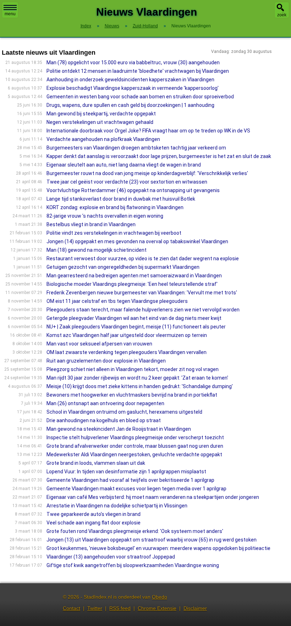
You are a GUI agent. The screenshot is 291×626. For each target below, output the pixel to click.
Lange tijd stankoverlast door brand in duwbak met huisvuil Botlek (120, 199)
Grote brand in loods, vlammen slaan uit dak (95, 463)
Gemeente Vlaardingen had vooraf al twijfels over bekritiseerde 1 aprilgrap (130, 480)
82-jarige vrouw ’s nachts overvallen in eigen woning (104, 216)
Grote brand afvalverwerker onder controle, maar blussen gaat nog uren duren (134, 446)
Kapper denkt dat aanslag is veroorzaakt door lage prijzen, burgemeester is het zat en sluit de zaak (158, 156)
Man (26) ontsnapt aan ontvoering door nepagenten (105, 403)
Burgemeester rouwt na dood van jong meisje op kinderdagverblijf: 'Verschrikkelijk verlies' (147, 173)
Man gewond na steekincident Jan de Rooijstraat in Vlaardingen (118, 429)
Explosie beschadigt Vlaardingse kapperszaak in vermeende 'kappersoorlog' (132, 88)
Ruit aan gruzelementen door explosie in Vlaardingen (106, 361)
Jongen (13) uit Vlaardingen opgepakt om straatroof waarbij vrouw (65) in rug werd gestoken (151, 540)
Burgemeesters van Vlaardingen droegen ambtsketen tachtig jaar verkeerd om (136, 148)
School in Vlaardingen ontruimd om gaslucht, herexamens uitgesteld (124, 412)
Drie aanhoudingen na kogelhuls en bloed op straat (103, 420)
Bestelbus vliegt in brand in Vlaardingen (91, 224)
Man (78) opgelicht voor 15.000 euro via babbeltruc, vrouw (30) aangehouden (133, 62)
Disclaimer (195, 608)
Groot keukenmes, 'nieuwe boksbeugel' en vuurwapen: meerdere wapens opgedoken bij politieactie (158, 548)
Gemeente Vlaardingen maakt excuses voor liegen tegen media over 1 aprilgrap (136, 488)
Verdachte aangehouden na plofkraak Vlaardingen (103, 139)
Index (86, 25)
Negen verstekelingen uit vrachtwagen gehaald (99, 122)
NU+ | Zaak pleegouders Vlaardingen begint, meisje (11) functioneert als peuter (136, 327)
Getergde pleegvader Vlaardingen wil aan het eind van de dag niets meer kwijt (133, 318)
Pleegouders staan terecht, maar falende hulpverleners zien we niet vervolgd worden (143, 309)
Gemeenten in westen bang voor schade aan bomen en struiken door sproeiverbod (140, 96)
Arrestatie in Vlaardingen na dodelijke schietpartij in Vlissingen (116, 505)
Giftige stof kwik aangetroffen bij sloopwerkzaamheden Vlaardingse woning (132, 565)
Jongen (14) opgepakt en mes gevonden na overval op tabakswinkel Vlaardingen (137, 241)
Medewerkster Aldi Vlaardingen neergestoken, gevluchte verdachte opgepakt (134, 454)
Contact (71, 608)
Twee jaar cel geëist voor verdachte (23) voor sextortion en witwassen (126, 182)
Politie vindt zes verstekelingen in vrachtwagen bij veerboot (113, 233)
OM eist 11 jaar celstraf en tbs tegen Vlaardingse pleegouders (117, 301)
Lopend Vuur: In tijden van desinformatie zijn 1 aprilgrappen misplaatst (126, 471)
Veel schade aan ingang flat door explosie (93, 523)
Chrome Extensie (157, 608)
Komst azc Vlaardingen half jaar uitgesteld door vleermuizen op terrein (126, 335)
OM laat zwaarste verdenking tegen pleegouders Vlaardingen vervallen (126, 352)
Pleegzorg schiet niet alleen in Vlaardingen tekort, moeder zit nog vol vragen (132, 369)
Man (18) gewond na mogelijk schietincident (96, 250)
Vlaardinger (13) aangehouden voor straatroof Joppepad (110, 557)
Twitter (94, 608)
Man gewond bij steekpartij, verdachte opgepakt (101, 113)
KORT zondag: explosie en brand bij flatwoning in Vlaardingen (114, 207)
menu (10, 13)
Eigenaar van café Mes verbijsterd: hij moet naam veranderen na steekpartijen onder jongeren (152, 497)
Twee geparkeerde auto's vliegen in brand (93, 514)
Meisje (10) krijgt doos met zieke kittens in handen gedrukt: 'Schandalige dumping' (139, 386)
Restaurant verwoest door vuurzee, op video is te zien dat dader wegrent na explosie (142, 258)
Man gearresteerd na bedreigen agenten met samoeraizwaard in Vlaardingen (134, 275)
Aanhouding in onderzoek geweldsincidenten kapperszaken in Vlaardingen (130, 79)
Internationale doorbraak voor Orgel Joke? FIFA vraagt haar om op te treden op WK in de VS (148, 131)
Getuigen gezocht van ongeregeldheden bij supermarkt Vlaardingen (122, 267)
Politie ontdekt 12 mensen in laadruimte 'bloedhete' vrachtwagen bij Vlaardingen (137, 71)
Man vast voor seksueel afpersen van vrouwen (99, 344)
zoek (281, 14)
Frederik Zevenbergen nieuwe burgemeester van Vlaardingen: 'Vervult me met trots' (141, 292)
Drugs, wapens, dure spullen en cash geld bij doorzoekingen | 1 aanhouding (130, 105)
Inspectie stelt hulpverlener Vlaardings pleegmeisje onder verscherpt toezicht (135, 437)
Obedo (159, 597)
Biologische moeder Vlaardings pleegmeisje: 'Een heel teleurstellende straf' (132, 284)
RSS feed (120, 608)
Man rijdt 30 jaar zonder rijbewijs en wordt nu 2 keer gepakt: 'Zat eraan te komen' (137, 378)
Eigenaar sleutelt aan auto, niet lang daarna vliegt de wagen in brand (123, 165)
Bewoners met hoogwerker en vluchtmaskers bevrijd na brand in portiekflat (131, 395)
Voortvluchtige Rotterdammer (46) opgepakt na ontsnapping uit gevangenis (133, 190)
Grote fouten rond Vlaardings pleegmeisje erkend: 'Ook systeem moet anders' (134, 531)
